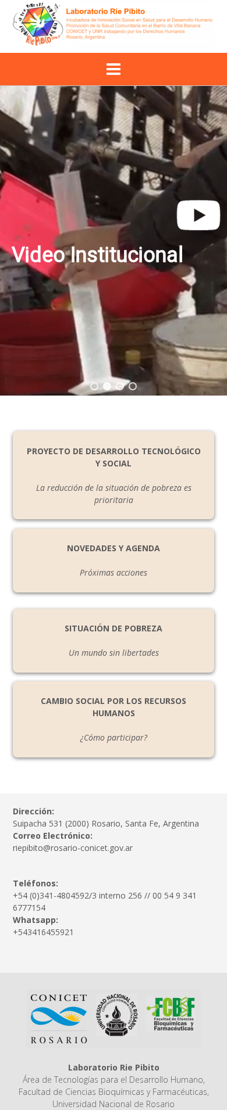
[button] (113, 241)
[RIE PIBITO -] (113, 24)
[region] (113, 241)
